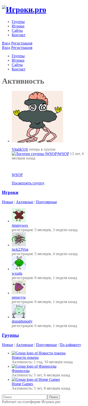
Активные (24, 202)
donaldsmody (22, 321)
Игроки (18, 26)
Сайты (17, 30)
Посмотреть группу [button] (28, 183)
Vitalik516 (20, 149)
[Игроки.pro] (24, 9)
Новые (7, 202)
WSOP (63, 154)
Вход (6, 43)
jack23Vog (20, 249)
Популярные (46, 202)
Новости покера (25, 357)
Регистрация (21, 43)
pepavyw (19, 297)
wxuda (17, 273)
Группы (18, 22)
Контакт (18, 35)
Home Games (22, 384)
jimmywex (20, 225)
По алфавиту (70, 345)
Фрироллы (21, 371)
